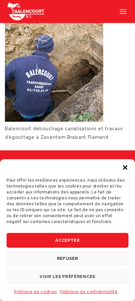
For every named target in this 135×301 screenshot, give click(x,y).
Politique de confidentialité (89, 291)
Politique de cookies (35, 291)
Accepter (67, 240)
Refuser (67, 258)
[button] (125, 167)
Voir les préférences (67, 276)
